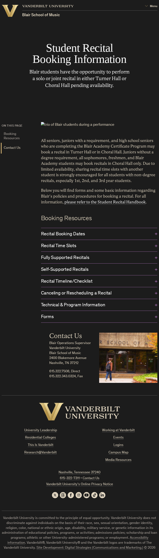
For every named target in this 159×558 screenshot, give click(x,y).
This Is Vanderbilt (40, 445)
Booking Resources (12, 136)
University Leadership (40, 430)
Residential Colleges (40, 438)
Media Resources (118, 460)
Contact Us (12, 148)
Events (118, 438)
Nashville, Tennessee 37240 (79, 472)
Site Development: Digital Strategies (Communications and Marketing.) (89, 548)
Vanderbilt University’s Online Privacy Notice (79, 484)
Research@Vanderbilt (40, 452)
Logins (118, 445)
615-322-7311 (70, 478)
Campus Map (118, 452)
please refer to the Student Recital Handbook (105, 202)
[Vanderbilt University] (79, 412)
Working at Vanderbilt (118, 430)
